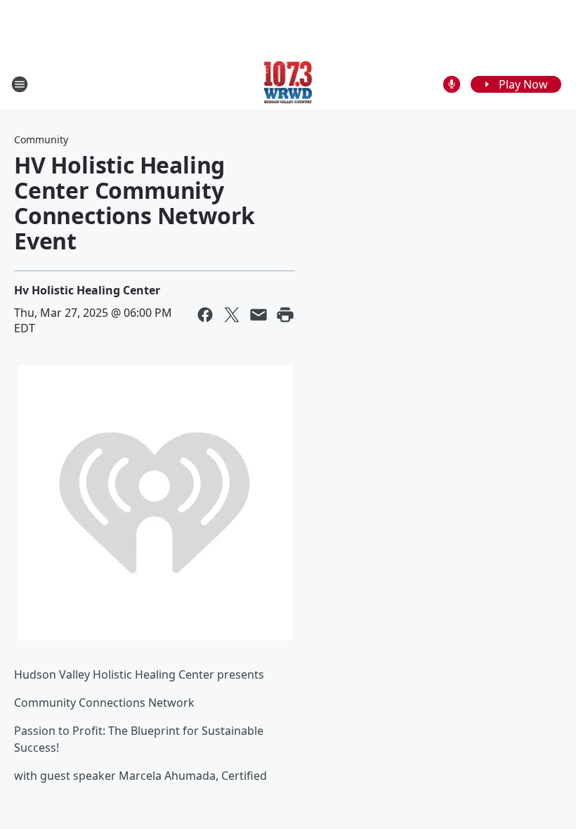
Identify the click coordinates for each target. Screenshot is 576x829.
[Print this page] (285, 315)
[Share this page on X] (232, 315)
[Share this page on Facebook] (205, 315)
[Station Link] (288, 84)
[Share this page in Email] (258, 315)
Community (41, 139)
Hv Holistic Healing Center (87, 290)
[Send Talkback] (451, 84)
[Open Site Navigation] (19, 84)
